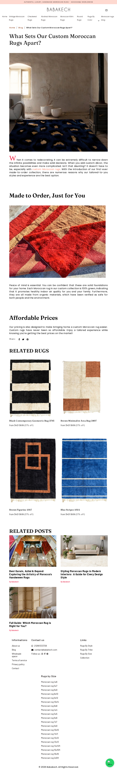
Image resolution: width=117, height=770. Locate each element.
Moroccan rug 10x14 (50, 702)
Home (4, 16)
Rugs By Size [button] (86, 653)
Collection (84, 657)
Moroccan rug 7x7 (49, 722)
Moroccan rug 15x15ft (50, 750)
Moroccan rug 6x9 (49, 690)
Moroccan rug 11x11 (49, 734)
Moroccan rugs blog (107, 18)
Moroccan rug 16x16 (50, 754)
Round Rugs (80, 18)
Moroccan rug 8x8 (49, 706)
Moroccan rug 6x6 (49, 718)
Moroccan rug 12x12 (50, 738)
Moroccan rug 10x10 (50, 730)
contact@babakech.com (46, 649)
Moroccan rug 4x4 (49, 710)
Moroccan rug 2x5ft (50, 758)
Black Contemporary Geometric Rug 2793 (31, 420)
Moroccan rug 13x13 (50, 742)
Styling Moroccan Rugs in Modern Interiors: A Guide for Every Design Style (82, 574)
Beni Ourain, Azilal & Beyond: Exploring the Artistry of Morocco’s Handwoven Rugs (30, 574)
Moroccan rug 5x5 (49, 714)
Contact (15, 668)
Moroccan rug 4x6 (49, 682)
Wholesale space (16, 655)
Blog (20, 27)
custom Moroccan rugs (46, 169)
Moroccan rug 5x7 (49, 686)
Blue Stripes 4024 (70, 509)
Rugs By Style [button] (86, 645)
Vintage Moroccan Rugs (17, 18)
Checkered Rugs (32, 18)
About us (16, 645)
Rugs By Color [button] (91, 18)
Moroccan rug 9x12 (49, 698)
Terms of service (19, 660)
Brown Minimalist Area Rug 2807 (79, 420)
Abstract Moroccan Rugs (49, 18)
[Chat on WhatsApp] (110, 763)
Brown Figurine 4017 (20, 509)
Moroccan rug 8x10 (49, 694)
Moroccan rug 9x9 (49, 726)
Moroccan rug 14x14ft (50, 746)
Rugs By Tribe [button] (86, 649)
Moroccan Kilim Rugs (66, 18)
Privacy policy (18, 664)
